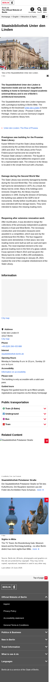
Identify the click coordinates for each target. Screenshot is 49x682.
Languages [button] (7, 661)
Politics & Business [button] (11, 632)
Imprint (7, 604)
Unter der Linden (32, 108)
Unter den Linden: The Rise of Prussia (21, 128)
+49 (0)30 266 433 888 (12, 346)
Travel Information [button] (11, 647)
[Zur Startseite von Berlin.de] (9, 589)
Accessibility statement (14, 618)
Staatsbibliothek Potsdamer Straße (19, 480)
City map (5, 318)
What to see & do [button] (10, 654)
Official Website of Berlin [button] (14, 597)
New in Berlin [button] (8, 639)
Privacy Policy (10, 611)
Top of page (38, 578)
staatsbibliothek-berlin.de (13, 354)
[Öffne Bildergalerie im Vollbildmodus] (47, 76)
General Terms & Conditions (16, 625)
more (39, 490)
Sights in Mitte (9, 539)
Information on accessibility (14, 372)
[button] (44, 16)
